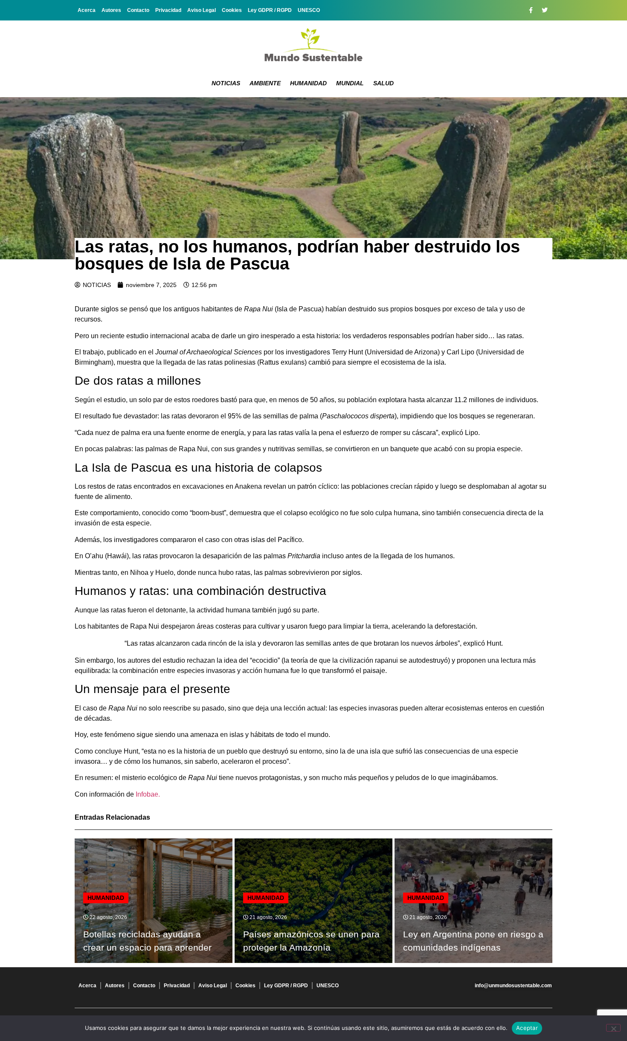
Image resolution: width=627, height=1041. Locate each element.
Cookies (232, 10)
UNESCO (309, 10)
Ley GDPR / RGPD (270, 10)
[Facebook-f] (531, 10)
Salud (383, 83)
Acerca (87, 10)
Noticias (226, 83)
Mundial (350, 83)
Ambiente (265, 83)
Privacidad (168, 10)
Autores (111, 10)
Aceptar (527, 1027)
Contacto (138, 10)
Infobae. (148, 794)
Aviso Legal (201, 10)
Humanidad (308, 83)
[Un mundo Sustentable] (313, 45)
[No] (613, 1028)
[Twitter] (545, 10)
